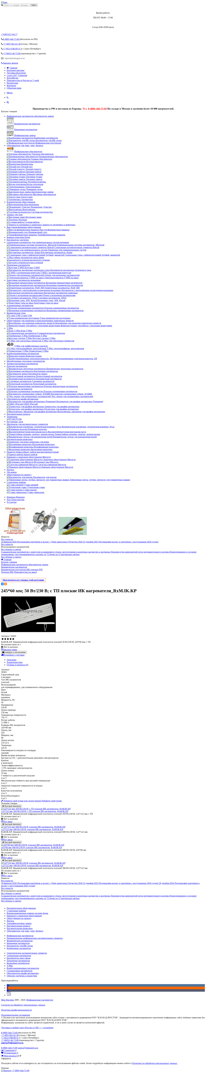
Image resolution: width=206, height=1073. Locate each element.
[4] (11, 639)
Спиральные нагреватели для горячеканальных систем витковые (38, 242)
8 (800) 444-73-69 (97, 108)
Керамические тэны (16, 313)
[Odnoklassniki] (7, 988)
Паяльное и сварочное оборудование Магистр (29, 457)
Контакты (11, 85)
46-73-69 (12, 53)
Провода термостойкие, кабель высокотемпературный (33, 452)
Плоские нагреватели (17, 366)
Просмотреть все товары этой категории (23, 580)
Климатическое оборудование (21, 202)
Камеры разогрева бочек (18, 237)
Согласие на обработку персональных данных (23, 1005)
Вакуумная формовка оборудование (24, 227)
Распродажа (12, 83)
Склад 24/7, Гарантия (17, 75)
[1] (3, 639)
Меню (10, 93)
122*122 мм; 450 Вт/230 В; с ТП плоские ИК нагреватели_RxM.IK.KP (34, 811)
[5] (13, 639)
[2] (5, 639)
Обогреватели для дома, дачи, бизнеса (25, 145)
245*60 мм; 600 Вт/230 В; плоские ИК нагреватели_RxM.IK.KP (31, 847)
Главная (13, 68)
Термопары (12, 416)
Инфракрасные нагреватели (39, 1000)
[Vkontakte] (8, 985)
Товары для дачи (15, 214)
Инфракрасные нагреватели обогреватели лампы (30, 116)
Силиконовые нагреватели (19, 389)
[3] (8, 639)
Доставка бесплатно (16, 73)
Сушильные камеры (16, 482)
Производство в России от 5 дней (23, 80)
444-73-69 (11, 39)
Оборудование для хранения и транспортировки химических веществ (40, 320)
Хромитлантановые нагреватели (22, 363)
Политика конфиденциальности (16, 1010)
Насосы (10, 469)
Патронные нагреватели (18, 265)
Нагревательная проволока (20, 439)
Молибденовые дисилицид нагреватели (26, 361)
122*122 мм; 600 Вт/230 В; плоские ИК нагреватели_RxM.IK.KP (32, 829)
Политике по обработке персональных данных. (155, 1063)
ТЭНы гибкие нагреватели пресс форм (25, 257)
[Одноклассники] (5, 584)
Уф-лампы (12, 472)
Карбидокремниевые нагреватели (23, 353)
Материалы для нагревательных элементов (27, 424)
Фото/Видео (12, 78)
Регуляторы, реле (15, 421)
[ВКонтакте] (2, 584)
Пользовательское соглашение (15, 1015)
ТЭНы (10, 328)
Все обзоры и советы (11, 549)
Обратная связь (14, 88)
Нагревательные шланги (18, 414)
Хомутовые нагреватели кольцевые (24, 280)
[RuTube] (9, 995)
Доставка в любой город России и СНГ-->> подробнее (27, 1027)
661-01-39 (12, 44)
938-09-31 (12, 49)
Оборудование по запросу (19, 474)
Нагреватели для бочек (18, 240)
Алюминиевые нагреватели (20, 305)
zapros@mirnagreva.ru (14, 58)
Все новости (7, 539)
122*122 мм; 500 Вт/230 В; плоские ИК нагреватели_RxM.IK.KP (32, 865)
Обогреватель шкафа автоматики (22, 399)
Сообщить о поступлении (15, 652)
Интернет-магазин (15, 70)
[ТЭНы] (4, 2)
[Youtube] (8, 990)
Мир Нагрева (7, 1000)
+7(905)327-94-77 (9, 34)
